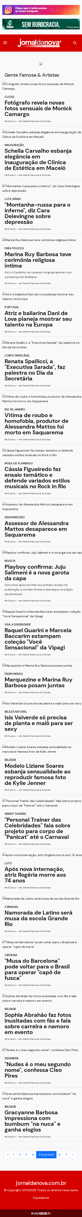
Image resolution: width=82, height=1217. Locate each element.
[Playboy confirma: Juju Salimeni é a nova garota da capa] (39, 553)
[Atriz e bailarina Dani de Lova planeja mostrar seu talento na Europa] (39, 297)
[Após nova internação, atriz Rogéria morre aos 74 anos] (39, 855)
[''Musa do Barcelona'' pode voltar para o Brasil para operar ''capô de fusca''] (39, 945)
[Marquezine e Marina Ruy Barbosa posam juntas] (39, 666)
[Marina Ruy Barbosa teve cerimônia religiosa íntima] (39, 240)
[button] (5, 43)
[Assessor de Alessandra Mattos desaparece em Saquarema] (39, 507)
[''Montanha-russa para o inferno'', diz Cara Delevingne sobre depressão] (39, 189)
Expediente (41, 1198)
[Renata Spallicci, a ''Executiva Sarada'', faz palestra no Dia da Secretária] (39, 345)
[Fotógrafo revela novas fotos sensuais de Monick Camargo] (39, 87)
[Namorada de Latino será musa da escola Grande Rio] (39, 899)
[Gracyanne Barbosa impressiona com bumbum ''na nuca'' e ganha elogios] (39, 1096)
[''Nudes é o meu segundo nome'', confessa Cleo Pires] (39, 1050)
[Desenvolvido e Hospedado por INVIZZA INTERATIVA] (41, 1213)
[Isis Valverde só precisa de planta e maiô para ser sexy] (39, 703)
